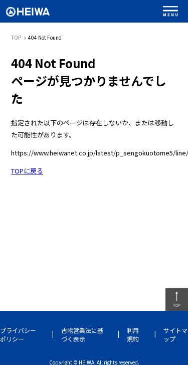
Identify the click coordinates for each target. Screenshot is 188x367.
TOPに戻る (27, 170)
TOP (16, 37)
